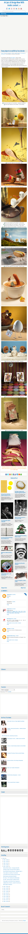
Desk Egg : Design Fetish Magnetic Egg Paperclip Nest (20, 492)
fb (7, 8)
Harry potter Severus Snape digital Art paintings (15, 721)
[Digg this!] (13, 474)
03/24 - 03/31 (5, 889)
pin (14, 8)
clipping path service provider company (14, 622)
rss (19, 8)
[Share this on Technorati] (21, 474)
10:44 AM (13, 608)
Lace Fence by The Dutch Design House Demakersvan (6, 538)
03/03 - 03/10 (5, 894)
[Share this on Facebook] (6, 474)
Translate (9, 691)
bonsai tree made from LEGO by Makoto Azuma (20, 536)
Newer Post (4, 588)
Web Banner (12, 613)
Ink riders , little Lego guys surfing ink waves (11, 879)
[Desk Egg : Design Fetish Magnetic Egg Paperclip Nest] (20, 485)
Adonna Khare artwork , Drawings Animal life (11, 867)
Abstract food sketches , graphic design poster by (6, 495)
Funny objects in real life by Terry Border (10, 872)
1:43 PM (16, 635)
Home (2, 53)
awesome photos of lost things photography (15, 760)
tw (9, 8)
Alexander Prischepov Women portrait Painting (15, 753)
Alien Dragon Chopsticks (7, 884)
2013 (3, 858)
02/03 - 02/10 (5, 901)
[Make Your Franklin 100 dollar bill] (7, 548)
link (16, 8)
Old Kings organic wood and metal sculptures (11, 869)
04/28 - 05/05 (5, 864)
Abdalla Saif (9, 594)
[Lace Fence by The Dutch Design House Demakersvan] (7, 532)
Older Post (23, 588)
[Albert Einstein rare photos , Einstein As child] (20, 507)
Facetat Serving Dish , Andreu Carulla (20, 581)
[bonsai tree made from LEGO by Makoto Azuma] (20, 529)
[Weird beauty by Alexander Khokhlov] (20, 552)
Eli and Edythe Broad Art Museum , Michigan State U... (13, 871)
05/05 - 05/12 (5, 863)
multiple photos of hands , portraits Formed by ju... (12, 882)
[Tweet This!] (8, 474)
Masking (20, 612)
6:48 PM (13, 601)
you (21, 8)
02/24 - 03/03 (5, 896)
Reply (8, 597)
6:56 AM (12, 628)
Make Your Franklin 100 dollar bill (6, 553)
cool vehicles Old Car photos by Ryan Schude (11, 874)
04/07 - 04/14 (5, 886)
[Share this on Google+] (10, 474)
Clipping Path (14, 611)
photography (23, 53)
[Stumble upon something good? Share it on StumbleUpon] (11, 474)
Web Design (17, 613)
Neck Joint (20, 611)
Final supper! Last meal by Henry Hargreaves (11, 881)
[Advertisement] (14, 33)
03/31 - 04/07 (5, 888)
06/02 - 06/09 (5, 859)
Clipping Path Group (11, 635)
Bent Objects (13, 57)
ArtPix (13, 53)
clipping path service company (12, 639)
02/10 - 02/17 (5, 899)
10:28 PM (13, 594)
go (11, 8)
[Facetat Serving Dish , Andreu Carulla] (20, 575)
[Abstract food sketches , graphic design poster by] (7, 486)
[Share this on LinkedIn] (17, 474)
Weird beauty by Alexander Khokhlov (20, 564)
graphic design (17, 53)
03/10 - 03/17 (5, 893)
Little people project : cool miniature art (6, 574)
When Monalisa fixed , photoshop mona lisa (9, 735)
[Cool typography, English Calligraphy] (7, 511)
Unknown (9, 628)
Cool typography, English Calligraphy (5, 521)
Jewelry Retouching (15, 612)
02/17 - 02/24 (5, 898)
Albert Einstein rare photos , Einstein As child (20, 518)
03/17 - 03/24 (5, 891)
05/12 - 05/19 (5, 861)
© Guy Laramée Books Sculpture (13, 782)
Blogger (24, 920)
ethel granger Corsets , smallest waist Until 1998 (16, 738)
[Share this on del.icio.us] (15, 474)
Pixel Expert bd (10, 618)
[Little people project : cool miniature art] (7, 566)
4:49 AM (14, 618)
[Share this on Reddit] (19, 474)
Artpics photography (7, 53)
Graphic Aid (9, 608)
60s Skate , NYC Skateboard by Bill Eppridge (11, 877)
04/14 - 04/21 (5, 866)
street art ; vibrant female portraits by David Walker (16, 745)
